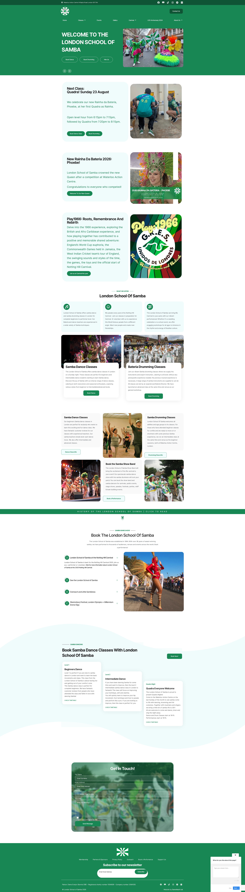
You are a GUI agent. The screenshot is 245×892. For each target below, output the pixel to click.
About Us (177, 20)
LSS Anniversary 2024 (155, 20)
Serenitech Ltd (177, 889)
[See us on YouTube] (163, 2)
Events (99, 20)
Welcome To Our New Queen (80, 193)
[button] (65, 71)
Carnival (131, 20)
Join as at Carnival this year (79, 273)
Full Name (78, 774)
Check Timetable (70, 700)
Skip (230, 888)
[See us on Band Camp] (177, 2)
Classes (80, 20)
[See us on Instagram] (172, 2)
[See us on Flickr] (182, 2)
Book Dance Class (76, 134)
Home (65, 20)
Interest (77, 790)
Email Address (80, 782)
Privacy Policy (102, 820)
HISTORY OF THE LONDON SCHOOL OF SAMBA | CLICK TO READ (122, 512)
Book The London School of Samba (122, 535)
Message (78, 798)
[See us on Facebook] (158, 2)
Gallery (115, 20)
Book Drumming (94, 134)
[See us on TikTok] (168, 2)
